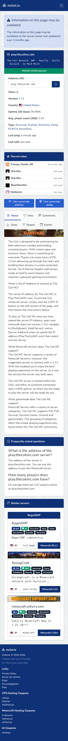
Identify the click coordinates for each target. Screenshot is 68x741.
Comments (48, 215)
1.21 (21, 98)
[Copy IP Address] (56, 84)
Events (47, 225)
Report (30, 225)
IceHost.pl (7, 718)
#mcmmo (44, 125)
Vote (30, 215)
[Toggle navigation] (61, 5)
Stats (13, 225)
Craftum (6, 655)
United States (31, 105)
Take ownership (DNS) (51, 203)
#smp (54, 125)
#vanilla (32, 125)
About (14, 215)
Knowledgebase (10, 683)
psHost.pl (7, 722)
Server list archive (11, 677)
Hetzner (6, 701)
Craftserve (7, 715)
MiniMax (6, 732)
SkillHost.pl (8, 704)
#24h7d (13, 129)
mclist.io (13, 5)
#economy (25, 129)
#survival (21, 125)
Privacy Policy (9, 673)
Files (4, 687)
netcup (5, 697)
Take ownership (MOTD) (20, 203)
